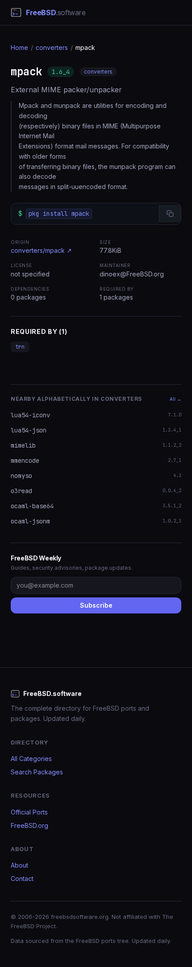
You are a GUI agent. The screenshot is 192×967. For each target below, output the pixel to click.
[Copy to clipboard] (170, 213)
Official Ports (29, 812)
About (19, 865)
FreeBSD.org (29, 825)
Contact (22, 878)
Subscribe (96, 605)
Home (19, 47)
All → (175, 399)
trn (20, 346)
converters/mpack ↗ (41, 250)
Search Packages (37, 772)
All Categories (31, 758)
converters (52, 47)
